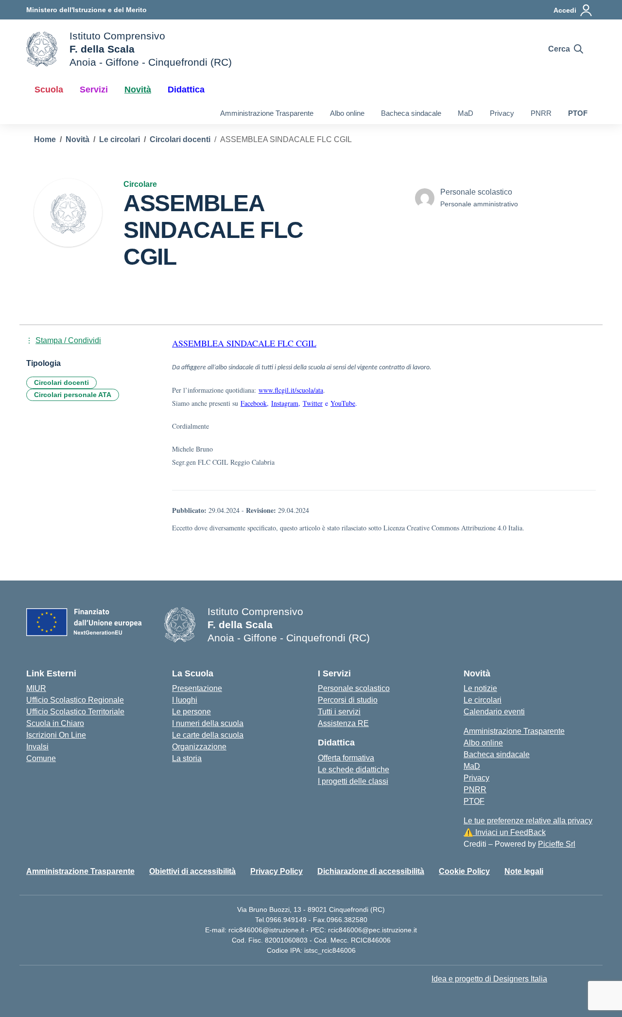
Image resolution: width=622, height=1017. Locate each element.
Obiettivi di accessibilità (192, 871)
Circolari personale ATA (72, 395)
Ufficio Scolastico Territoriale (75, 712)
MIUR (36, 688)
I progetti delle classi (353, 781)
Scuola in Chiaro (55, 723)
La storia (187, 758)
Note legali (523, 871)
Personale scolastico (354, 688)
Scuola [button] (49, 89)
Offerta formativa (346, 758)
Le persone (191, 712)
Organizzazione (199, 747)
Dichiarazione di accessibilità (370, 871)
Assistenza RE (343, 723)
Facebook (254, 403)
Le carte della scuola (207, 735)
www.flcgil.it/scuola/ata (291, 390)
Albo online (347, 113)
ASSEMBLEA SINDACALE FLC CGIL (244, 343)
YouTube (342, 403)
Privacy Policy (276, 871)
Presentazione (197, 688)
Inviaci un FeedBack (505, 832)
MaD (465, 113)
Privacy (502, 113)
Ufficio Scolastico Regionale (75, 700)
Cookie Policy (464, 871)
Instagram (284, 403)
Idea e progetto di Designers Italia (489, 979)
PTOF (577, 113)
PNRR (541, 113)
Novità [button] (137, 89)
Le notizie (480, 688)
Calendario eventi (494, 712)
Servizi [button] (94, 89)
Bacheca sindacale (411, 113)
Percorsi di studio (348, 700)
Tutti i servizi (339, 712)
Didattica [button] (186, 89)
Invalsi (37, 747)
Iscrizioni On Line (56, 735)
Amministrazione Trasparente (266, 113)
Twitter (313, 403)
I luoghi (184, 700)
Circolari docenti (61, 382)
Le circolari (482, 700)
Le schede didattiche (353, 769)
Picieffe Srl (556, 844)
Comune (41, 758)
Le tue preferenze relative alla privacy (528, 821)
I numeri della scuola (207, 723)
